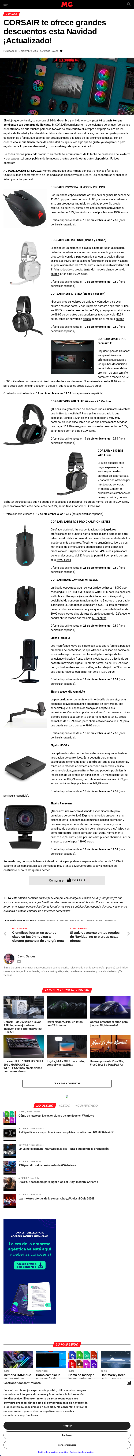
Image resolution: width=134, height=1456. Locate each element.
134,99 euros (92, 506)
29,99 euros (94, 385)
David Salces (51, 51)
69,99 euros (99, 618)
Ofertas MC (95, 920)
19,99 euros (121, 212)
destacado (78, 920)
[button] (129, 1383)
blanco (110, 269)
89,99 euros (88, 430)
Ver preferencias (67, 1445)
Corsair (63, 920)
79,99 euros (92, 725)
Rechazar (67, 1435)
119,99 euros (107, 671)
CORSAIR (61, 124)
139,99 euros (86, 841)
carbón (55, 274)
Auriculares (47, 920)
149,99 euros (100, 783)
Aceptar (67, 1426)
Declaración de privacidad (82, 1452)
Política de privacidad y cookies (53, 1452)
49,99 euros (64, 560)
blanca (87, 319)
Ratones (111, 920)
